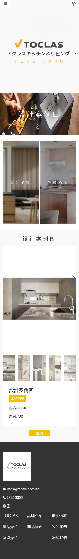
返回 (39, 433)
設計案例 (59, 526)
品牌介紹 (34, 515)
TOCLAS (10, 515)
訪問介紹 (10, 537)
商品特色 (34, 526)
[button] (74, 279)
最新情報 (59, 515)
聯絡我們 (59, 537)
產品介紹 (10, 526)
